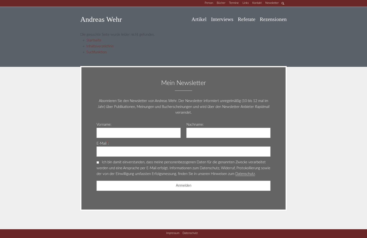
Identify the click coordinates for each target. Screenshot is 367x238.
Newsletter (272, 3)
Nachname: (195, 124)
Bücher (221, 3)
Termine (234, 3)
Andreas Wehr (101, 19)
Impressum (172, 233)
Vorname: (104, 124)
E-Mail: (103, 143)
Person (209, 3)
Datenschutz (245, 174)
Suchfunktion (96, 52)
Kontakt (257, 3)
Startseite (93, 40)
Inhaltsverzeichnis (100, 46)
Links (246, 3)
